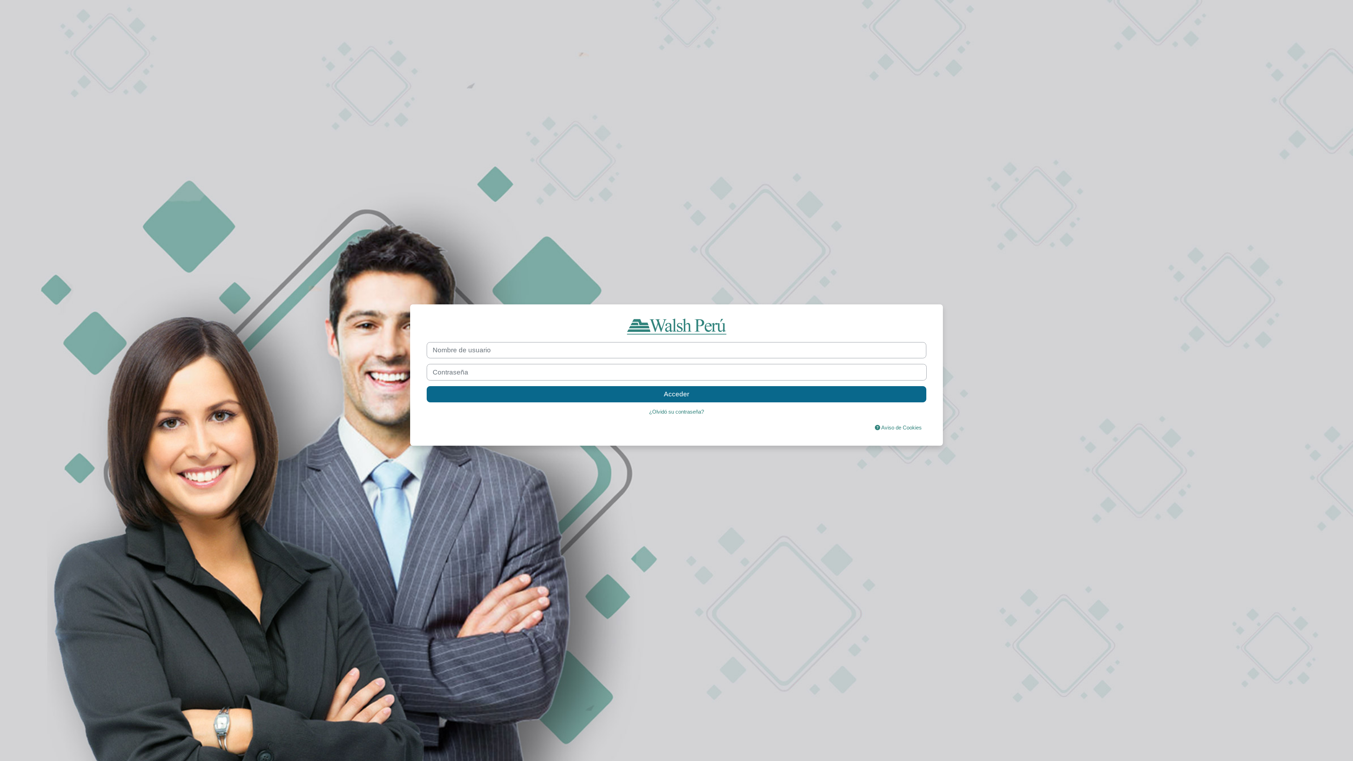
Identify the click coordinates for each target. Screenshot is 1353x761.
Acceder (676, 394)
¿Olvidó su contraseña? (676, 412)
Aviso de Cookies (901, 428)
